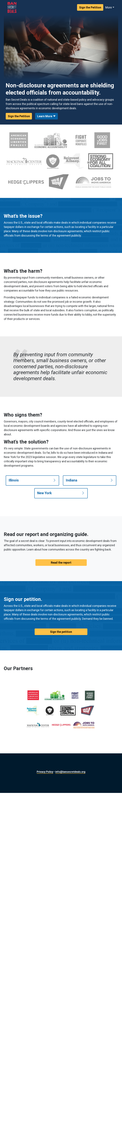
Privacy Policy (45, 771)
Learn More (45, 116)
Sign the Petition (90, 7)
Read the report (61, 562)
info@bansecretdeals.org (70, 771)
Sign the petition (61, 631)
